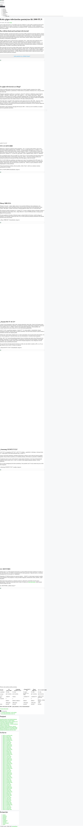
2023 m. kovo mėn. (7, 783)
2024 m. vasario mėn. (7, 770)
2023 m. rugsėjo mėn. (7, 776)
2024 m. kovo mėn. (7, 769)
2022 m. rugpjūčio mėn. (7, 791)
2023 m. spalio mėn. (7, 775)
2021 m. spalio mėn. (7, 798)
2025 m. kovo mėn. (7, 755)
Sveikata (4, 819)
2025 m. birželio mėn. (7, 751)
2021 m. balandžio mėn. (7, 804)
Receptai (4, 10)
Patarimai (4, 11)
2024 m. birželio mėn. (7, 765)
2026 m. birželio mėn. (7, 737)
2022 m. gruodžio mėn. (7, 787)
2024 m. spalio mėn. (7, 761)
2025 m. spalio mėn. (7, 747)
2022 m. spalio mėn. (7, 789)
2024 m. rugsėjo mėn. (7, 762)
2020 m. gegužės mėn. (7, 809)
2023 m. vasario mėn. (7, 784)
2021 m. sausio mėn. (7, 808)
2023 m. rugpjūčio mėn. (7, 777)
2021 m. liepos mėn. (7, 801)
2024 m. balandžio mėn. (7, 768)
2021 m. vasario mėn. (7, 807)
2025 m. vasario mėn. (7, 756)
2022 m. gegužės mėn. (7, 795)
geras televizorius (31, 582)
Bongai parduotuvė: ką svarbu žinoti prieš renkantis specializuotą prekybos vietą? (8, 729)
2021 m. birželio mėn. (7, 802)
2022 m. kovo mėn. (7, 796)
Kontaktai (5, 15)
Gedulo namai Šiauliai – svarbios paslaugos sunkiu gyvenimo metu (9, 724)
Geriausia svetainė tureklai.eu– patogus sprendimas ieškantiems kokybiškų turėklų (8, 727)
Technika (4, 821)
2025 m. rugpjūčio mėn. (7, 749)
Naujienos (5, 816)
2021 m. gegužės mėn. (7, 803)
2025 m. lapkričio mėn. (7, 745)
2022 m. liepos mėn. (7, 792)
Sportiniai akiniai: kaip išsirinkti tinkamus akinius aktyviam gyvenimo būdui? (8, 720)
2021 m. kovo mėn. (7, 805)
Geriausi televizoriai (4, 708)
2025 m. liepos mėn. (7, 750)
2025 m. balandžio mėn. (7, 754)
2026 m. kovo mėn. (7, 741)
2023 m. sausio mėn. (7, 785)
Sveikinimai (5, 12)
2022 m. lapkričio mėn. (7, 788)
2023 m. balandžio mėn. (7, 782)
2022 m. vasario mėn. (7, 797)
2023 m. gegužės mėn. (7, 781)
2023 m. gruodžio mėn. (7, 772)
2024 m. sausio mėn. (7, 771)
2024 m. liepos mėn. (7, 764)
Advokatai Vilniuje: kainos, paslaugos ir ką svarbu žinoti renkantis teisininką (9, 722)
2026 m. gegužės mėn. (7, 738)
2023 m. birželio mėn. (7, 780)
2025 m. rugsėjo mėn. (7, 748)
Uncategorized (6, 823)
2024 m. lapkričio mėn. (7, 760)
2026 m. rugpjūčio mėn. (7, 735)
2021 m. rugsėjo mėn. (7, 799)
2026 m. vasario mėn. (7, 742)
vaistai (4, 824)
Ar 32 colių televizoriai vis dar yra (8, 713)
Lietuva (4, 9)
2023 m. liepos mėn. (7, 778)
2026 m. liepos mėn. (7, 736)
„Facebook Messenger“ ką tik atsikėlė (8, 712)
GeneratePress (14, 826)
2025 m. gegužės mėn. (7, 753)
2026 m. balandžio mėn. (7, 740)
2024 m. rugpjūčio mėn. (7, 763)
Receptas (4, 818)
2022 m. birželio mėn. (7, 794)
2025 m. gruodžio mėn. (7, 744)
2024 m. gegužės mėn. (7, 767)
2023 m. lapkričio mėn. (7, 774)
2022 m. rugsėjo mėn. (7, 790)
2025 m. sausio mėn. (7, 757)
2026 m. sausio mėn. (7, 743)
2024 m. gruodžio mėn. (7, 758)
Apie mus (7, 16)
